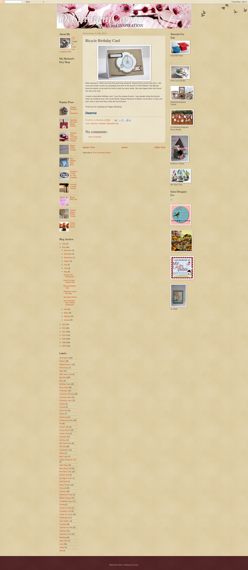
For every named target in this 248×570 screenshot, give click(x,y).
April (66, 309)
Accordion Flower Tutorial (73, 186)
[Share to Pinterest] (130, 120)
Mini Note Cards (65, 472)
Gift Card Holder (65, 443)
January (67, 320)
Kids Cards (63, 457)
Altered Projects (65, 364)
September (68, 257)
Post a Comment (95, 137)
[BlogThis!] (122, 120)
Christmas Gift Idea (66, 394)
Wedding (62, 537)
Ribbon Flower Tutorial (73, 148)
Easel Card (63, 410)
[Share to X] (125, 120)
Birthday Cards (65, 384)
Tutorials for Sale (65, 527)
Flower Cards (64, 433)
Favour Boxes (64, 430)
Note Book (63, 481)
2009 (64, 339)
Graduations (63, 450)
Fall (60, 424)
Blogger (135, 565)
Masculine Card (112, 124)
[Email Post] (115, 120)
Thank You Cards (65, 514)
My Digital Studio (65, 478)
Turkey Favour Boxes (72, 225)
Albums (62, 361)
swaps (61, 547)
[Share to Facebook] (127, 120)
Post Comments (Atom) (102, 153)
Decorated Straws (70, 297)
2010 (64, 335)
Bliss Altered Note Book (72, 162)
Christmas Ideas (65, 397)
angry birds (63, 541)
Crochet (62, 407)
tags (61, 551)
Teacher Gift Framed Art (69, 276)
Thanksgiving (64, 518)
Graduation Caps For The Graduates (73, 176)
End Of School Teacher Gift (69, 281)
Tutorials (62, 524)
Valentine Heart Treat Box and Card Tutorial (73, 137)
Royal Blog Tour (73, 198)
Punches (62, 491)
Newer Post (89, 147)
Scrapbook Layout (66, 501)
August (67, 261)
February (67, 316)
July (66, 265)
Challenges (63, 391)
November (68, 254)
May (66, 272)
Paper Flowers (64, 485)
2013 (64, 324)
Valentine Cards (65, 534)
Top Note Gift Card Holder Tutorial (73, 123)
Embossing (63, 417)
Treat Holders (64, 521)
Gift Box (62, 440)
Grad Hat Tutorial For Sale (70, 292)
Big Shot (94, 124)
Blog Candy (63, 387)
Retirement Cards (65, 495)
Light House (63, 465)
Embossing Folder (66, 420)
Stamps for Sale (65, 508)
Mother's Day (64, 475)
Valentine (62, 531)
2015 (64, 244)
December (68, 250)
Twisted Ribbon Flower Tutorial (73, 213)
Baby (61, 371)
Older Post (159, 147)
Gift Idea (62, 447)
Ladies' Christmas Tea (67, 460)
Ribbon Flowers (65, 498)
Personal (62, 488)
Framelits (102, 124)
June (66, 268)
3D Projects (63, 358)
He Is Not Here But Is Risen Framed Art (69, 303)
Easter (61, 414)
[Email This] (120, 120)
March (66, 313)
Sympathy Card (65, 511)
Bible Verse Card (65, 374)
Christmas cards (65, 401)
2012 (64, 328)
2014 (64, 247)
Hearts (61, 453)
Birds (61, 381)
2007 (64, 346)
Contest (62, 404)
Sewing (62, 504)
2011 (64, 332)
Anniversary (63, 368)
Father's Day (64, 427)
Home (124, 147)
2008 (64, 342)
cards (61, 544)
